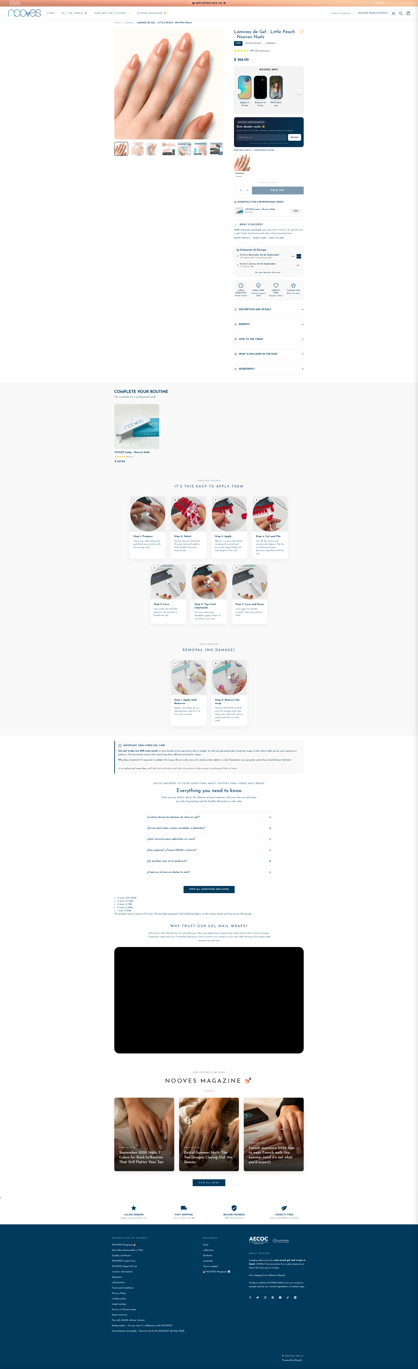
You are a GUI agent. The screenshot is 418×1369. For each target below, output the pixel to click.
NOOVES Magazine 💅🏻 (152, 13)
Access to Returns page (124, 1309)
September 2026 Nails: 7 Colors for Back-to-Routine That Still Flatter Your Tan (141, 1157)
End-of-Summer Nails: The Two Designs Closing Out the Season (208, 1157)
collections (208, 1250)
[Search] (401, 13)
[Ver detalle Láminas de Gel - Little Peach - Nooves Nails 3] (153, 149)
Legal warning (119, 1304)
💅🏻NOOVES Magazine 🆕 (216, 1272)
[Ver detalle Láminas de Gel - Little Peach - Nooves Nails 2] (137, 149)
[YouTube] (280, 1297)
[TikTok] (288, 1297)
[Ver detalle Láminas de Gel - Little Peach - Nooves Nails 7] (216, 149)
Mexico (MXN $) (341, 13)
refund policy (118, 1282)
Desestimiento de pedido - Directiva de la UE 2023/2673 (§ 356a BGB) (148, 1331)
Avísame (294, 137)
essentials (208, 1261)
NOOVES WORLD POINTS (373, 13)
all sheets (207, 1255)
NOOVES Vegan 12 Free (124, 1266)
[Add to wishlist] (302, 31)
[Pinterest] (273, 1297)
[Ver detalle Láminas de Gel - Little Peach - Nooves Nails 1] (121, 149)
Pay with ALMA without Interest (128, 1320)
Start (51, 13)
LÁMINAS (128, 23)
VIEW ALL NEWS (209, 1183)
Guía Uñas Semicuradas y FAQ (127, 1250)
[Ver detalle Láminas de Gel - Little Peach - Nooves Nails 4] (169, 149)
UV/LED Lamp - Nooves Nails (132, 452)
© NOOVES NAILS (293, 1356)
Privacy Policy (119, 1293)
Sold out (278, 190)
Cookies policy (119, 1298)
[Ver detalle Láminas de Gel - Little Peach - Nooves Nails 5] (185, 149)
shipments (117, 1277)
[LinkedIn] (295, 1297)
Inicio (117, 23)
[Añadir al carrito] (154, 445)
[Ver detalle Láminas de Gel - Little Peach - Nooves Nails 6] (200, 149)
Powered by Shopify (292, 1360)
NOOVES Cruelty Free (123, 1261)
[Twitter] (258, 1297)
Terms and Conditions (123, 1288)
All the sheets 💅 (74, 13)
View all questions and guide (209, 889)
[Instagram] (265, 1297)
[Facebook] (250, 1297)
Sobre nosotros (119, 1315)
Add (296, 211)
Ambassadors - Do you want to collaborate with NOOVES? (142, 1325)
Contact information (122, 1272)
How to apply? (210, 1266)
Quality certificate (121, 1255)
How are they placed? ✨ (112, 13)
